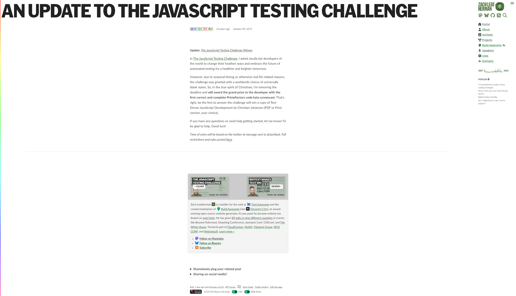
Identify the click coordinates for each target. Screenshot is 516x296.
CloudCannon (235, 227)
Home (486, 24)
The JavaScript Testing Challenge (215, 58)
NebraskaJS (211, 231)
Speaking (488, 50)
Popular (482, 79)
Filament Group (263, 227)
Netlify (249, 227)
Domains (487, 61)
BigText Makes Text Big (487, 97)
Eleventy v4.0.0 (216, 287)
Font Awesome (260, 204)
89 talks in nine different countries (252, 218)
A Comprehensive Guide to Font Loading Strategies (491, 85)
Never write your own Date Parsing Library (493, 91)
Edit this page (276, 287)
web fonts (209, 218)
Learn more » (226, 231)
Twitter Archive (261, 287)
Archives (487, 34)
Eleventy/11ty (258, 209)
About (486, 29)
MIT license (230, 287)
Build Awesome (492, 45)
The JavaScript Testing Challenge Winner (227, 50)
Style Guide (248, 287)
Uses (485, 55)
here (229, 139)
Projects (487, 40)
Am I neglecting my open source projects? (491, 101)
